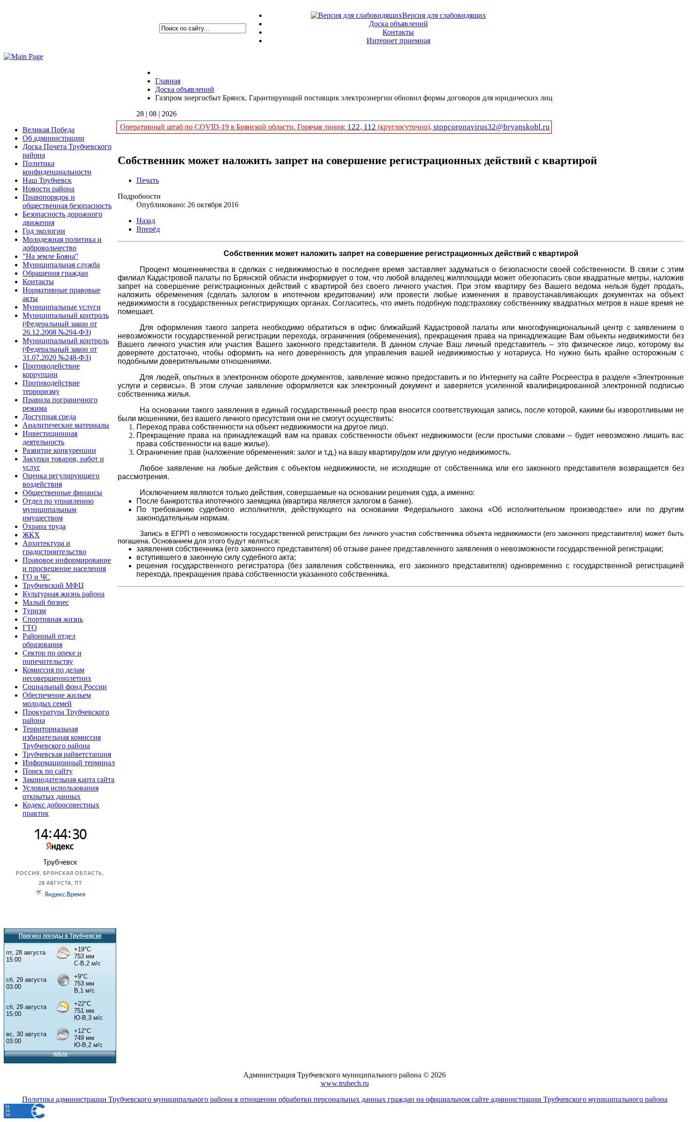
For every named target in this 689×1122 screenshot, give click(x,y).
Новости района (48, 189)
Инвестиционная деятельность (49, 437)
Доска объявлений (398, 24)
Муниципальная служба (61, 265)
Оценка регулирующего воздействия (60, 480)
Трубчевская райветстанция (66, 754)
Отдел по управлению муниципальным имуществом (58, 509)
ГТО (29, 628)
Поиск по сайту (47, 771)
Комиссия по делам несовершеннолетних (56, 674)
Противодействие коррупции (51, 370)
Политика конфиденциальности (56, 167)
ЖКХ (31, 535)
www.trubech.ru (345, 1083)
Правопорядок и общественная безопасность (67, 201)
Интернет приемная (398, 41)
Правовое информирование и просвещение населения (66, 564)
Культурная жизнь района (63, 594)
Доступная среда (49, 417)
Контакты (398, 32)
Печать (147, 180)
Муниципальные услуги (61, 307)
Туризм (34, 611)
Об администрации (53, 138)
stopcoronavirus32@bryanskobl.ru (492, 126)
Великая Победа (48, 130)
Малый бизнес (45, 602)
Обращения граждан (55, 273)
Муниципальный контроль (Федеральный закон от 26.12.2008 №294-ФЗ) (65, 323)
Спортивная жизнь (52, 619)
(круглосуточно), (405, 127)
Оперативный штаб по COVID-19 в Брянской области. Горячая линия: (233, 127)
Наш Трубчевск (47, 180)
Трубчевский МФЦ (53, 585)
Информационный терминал (68, 763)
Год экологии (43, 231)
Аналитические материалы (65, 425)
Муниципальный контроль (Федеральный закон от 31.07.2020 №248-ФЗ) (65, 349)
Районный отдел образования (48, 640)
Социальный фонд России (64, 687)
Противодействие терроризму (51, 387)
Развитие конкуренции (59, 450)
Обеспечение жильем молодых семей (56, 699)
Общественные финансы (62, 493)
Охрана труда (44, 526)
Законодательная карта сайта (68, 779)
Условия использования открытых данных (60, 792)
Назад (145, 221)
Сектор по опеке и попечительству (52, 657)
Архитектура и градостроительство (54, 547)
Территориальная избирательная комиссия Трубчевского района (61, 737)
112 (370, 126)
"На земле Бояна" (50, 256)
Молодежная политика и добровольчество (62, 243)
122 (353, 126)
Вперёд (148, 229)
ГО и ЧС (36, 577)
